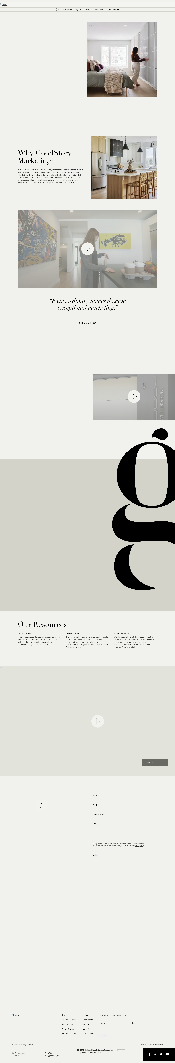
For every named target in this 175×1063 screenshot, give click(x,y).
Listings (85, 1015)
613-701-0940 (50, 1053)
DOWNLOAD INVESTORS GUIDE (126, 660)
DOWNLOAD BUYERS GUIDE (29, 660)
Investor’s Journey (69, 1033)
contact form (41, 1002)
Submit (96, 855)
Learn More (113, 9)
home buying (54, 955)
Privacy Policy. (139, 846)
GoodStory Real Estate (100, 952)
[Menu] (163, 4)
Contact (86, 1029)
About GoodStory (69, 1020)
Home (64, 1015)
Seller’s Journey (68, 1029)
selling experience (68, 955)
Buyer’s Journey (68, 1024)
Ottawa (103, 930)
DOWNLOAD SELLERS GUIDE (77, 660)
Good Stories (88, 1020)
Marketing (86, 1024)
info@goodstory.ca (52, 1056)
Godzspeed (150, 1045)
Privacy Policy (88, 1033)
